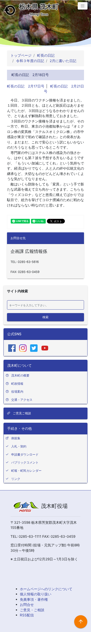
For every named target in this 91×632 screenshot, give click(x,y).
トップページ (21, 55)
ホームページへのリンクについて (46, 589)
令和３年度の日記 (29, 61)
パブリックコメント (24, 462)
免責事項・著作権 (34, 599)
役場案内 (17, 391)
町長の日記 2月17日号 (25, 86)
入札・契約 (18, 446)
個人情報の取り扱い (35, 594)
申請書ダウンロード (24, 454)
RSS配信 (27, 615)
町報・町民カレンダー (26, 470)
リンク (15, 479)
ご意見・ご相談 (32, 610)
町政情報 (17, 383)
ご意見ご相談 (21, 413)
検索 (45, 317)
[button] (83, 6)
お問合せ (27, 604)
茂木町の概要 (20, 375)
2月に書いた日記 (62, 61)
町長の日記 (45, 55)
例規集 (15, 438)
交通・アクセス (21, 400)
